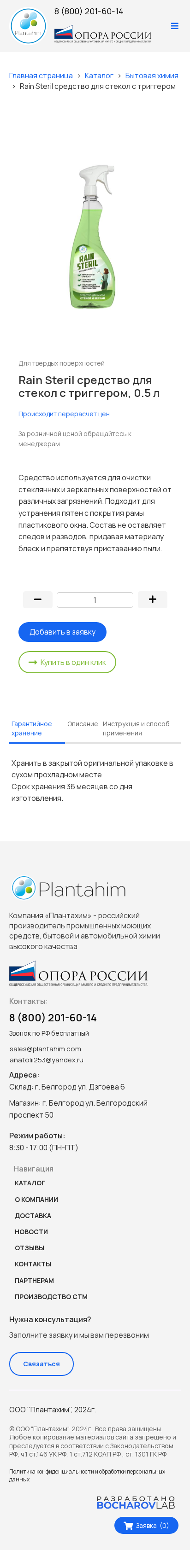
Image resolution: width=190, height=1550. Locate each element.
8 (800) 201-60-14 (89, 11)
